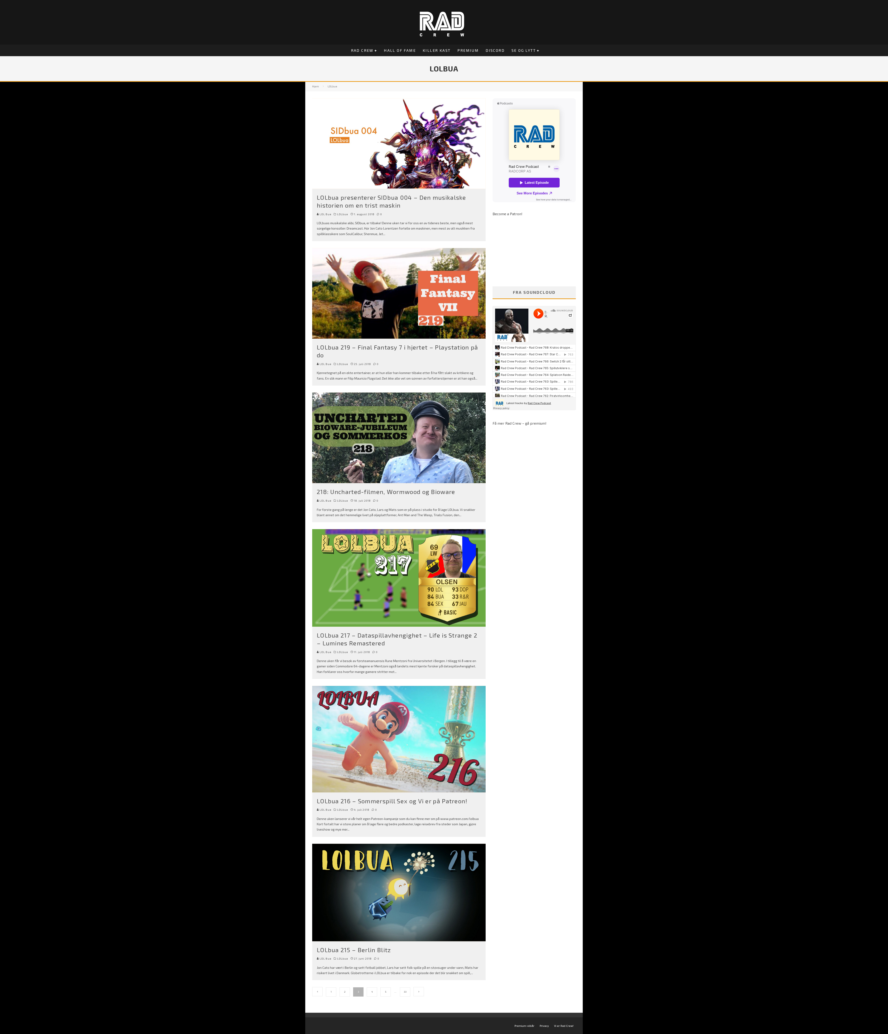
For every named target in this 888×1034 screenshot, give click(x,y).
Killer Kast (436, 50)
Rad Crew (362, 50)
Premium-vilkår (524, 1025)
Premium (468, 50)
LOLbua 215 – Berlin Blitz (354, 949)
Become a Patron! (507, 214)
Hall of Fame (400, 50)
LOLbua (342, 214)
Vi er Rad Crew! (564, 1025)
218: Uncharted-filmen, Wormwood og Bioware (386, 491)
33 (405, 991)
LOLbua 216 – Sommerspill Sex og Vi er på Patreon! (392, 800)
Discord (495, 50)
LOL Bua (325, 214)
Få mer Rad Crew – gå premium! (519, 423)
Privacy (544, 1025)
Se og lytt (524, 50)
